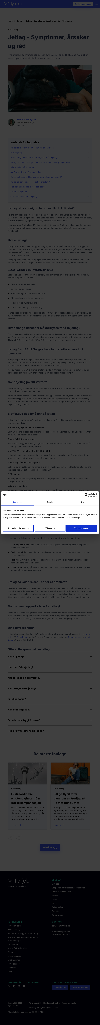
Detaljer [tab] (50, 502)
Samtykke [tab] (17, 502)
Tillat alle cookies (81, 528)
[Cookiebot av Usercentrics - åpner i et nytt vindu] (86, 495)
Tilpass (48, 528)
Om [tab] (82, 502)
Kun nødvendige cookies (18, 528)
